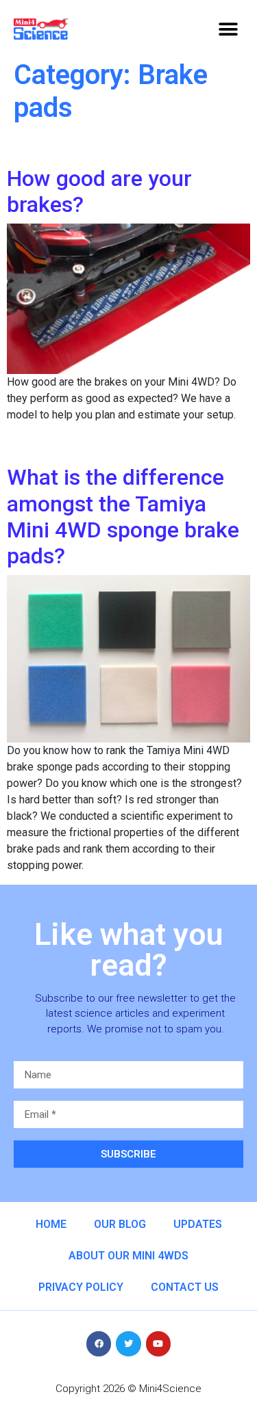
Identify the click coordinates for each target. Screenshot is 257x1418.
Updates (197, 1224)
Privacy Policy (80, 1287)
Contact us (185, 1287)
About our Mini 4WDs (128, 1255)
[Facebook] (98, 1343)
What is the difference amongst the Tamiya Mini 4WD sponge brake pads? (123, 516)
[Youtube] (158, 1343)
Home (51, 1224)
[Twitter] (128, 1343)
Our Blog (120, 1224)
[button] (227, 29)
